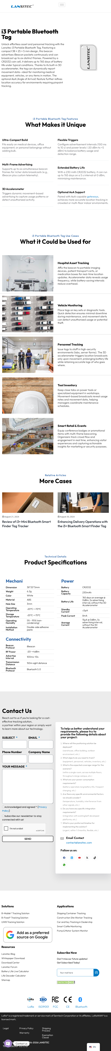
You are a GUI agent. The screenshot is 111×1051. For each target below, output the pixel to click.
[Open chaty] (8, 1043)
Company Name (39, 752)
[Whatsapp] (64, 865)
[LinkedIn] (79, 857)
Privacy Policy (26, 1028)
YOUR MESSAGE (13, 766)
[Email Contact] (62, 838)
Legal (6, 1028)
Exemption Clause (47, 1036)
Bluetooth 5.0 (34, 669)
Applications (65, 906)
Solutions (7, 906)
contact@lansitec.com (79, 842)
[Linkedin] (72, 857)
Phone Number (12, 752)
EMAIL (33, 737)
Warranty (24, 1032)
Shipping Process (46, 1029)
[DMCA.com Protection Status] (66, 983)
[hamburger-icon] (62, 5)
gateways (92, 196)
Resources (8, 947)
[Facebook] (64, 857)
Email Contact (75, 838)
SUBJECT (8, 737)
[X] (87, 857)
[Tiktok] (95, 857)
